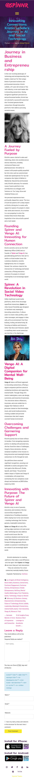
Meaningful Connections (20, 606)
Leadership (8, 606)
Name (7, 695)
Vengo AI (20, 596)
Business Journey (21, 598)
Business (16, 583)
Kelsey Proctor (24, 43)
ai (7, 580)
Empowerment (9, 601)
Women (25, 596)
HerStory (25, 574)
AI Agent (11, 580)
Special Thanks (17, 776)
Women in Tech (16, 611)
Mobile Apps (13, 593)
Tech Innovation (23, 609)
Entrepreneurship (20, 601)
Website (7, 713)
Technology (12, 596)
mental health (9, 609)
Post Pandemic (23, 593)
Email (7, 704)
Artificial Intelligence (21, 580)
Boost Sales (9, 583)
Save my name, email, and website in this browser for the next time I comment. (16, 724)
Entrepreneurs (14, 588)
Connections (24, 583)
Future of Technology (11, 603)
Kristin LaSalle (23, 603)
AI (14, 598)
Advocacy (10, 598)
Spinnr (6, 596)
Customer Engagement (12, 585)
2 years (12, 43)
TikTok (19, 771)
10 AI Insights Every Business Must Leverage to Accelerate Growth (22, 620)
